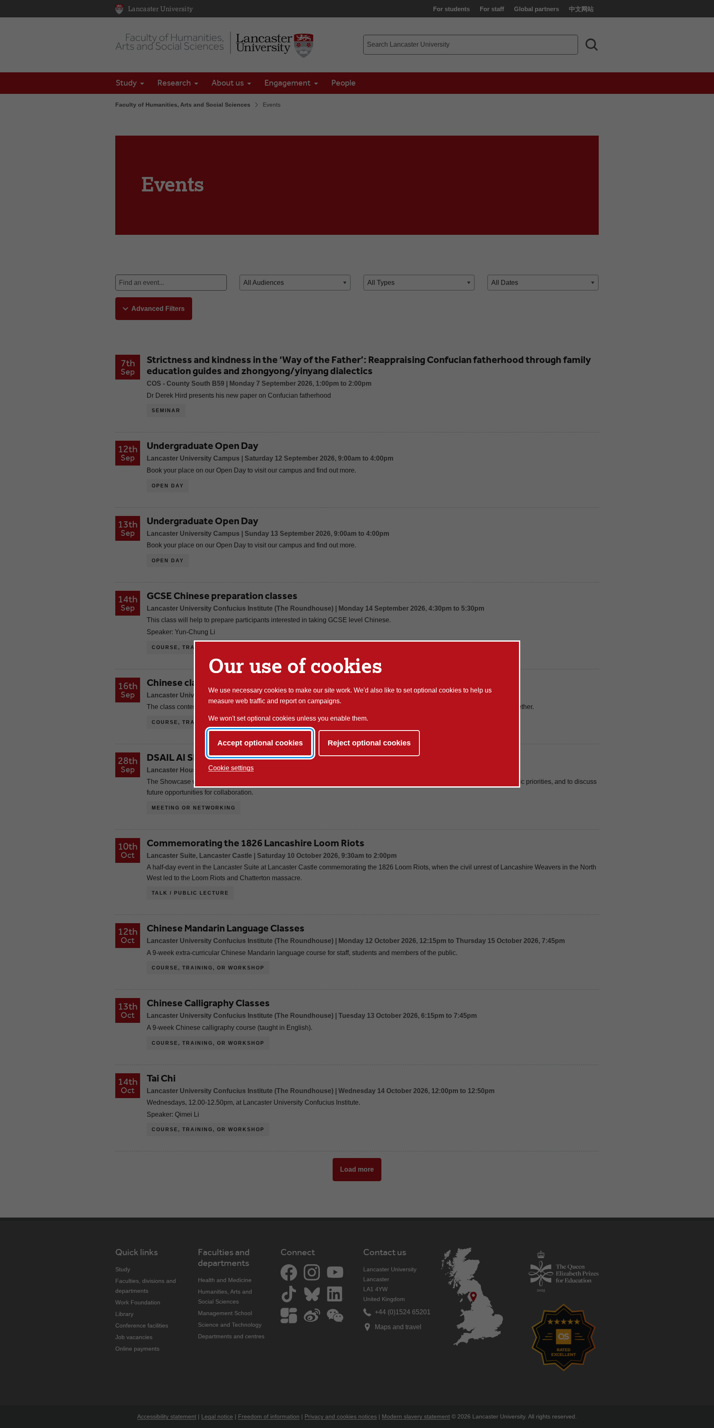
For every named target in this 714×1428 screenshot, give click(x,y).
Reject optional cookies (369, 743)
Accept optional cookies (260, 743)
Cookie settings (231, 767)
